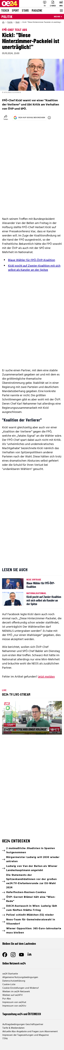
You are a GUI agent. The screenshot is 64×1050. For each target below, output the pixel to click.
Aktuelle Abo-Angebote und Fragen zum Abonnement (30, 1032)
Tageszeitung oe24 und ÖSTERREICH (21, 1014)
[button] (32, 718)
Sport (15, 10)
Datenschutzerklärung (13, 981)
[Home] (3, 22)
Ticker (5, 10)
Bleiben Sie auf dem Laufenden (19, 943)
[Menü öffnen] (61, 10)
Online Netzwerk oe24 (14, 963)
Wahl (17, 22)
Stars (25, 10)
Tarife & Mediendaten (13, 1028)
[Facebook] (4, 954)
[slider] (17, 730)
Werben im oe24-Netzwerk (16, 992)
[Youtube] (21, 954)
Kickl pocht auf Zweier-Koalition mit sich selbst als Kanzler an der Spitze (34, 267)
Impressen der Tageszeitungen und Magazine (25, 1035)
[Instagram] (13, 954)
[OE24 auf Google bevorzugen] (49, 117)
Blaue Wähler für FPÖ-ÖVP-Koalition (31, 260)
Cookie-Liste (8, 984)
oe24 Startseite (10, 974)
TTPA (5, 1039)
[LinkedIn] (29, 954)
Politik (7, 17)
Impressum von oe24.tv (14, 1006)
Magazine (37, 10)
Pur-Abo (6, 999)
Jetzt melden (46, 677)
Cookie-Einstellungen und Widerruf (20, 988)
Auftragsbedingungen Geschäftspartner (22, 1024)
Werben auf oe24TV (12, 995)
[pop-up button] (52, 729)
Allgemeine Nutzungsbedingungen (20, 977)
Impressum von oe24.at (14, 1002)
